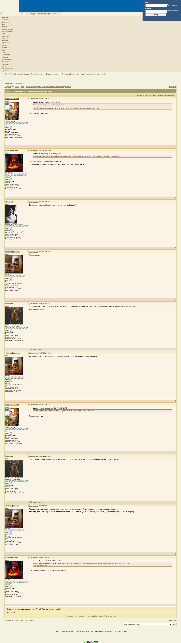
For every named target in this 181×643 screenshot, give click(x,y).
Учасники (5, 20)
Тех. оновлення (7, 68)
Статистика (6, 54)
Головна (4, 45)
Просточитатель (12, 99)
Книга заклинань (7, 31)
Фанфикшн (5, 64)
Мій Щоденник (7, 59)
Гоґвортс (47, 14)
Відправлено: (33, 98)
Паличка (40, 14)
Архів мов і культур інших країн (93, 74)
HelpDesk (5, 26)
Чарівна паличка (7, 29)
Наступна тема (110, 616)
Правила (5, 17)
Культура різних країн (70, 74)
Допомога (5, 22)
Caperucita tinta (11, 150)
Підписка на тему (142, 95)
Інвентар (5, 38)
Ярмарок (5, 40)
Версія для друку (169, 95)
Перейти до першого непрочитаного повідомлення (53, 87)
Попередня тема (71, 616)
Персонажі (5, 62)
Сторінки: (8, 87)
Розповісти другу (155, 95)
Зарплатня (5, 71)
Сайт (54, 14)
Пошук (4, 24)
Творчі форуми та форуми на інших (45, 74)
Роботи (4, 48)
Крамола (9, 303)
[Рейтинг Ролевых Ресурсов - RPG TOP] (92, 642)
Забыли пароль (172, 10)
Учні (3, 52)
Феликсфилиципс (12, 252)
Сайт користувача (35, 349)
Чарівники (5, 43)
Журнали (5, 57)
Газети (4, 66)
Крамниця (5, 36)
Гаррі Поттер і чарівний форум (17, 74)
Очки (3, 50)
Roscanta (9, 202)
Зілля (3, 34)
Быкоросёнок (19, 83)
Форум (33, 14)
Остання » (30, 87)
